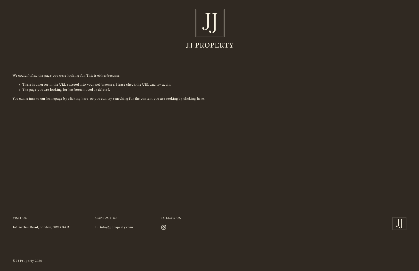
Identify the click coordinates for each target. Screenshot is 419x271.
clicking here (78, 98)
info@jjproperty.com (116, 227)
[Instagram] (163, 227)
